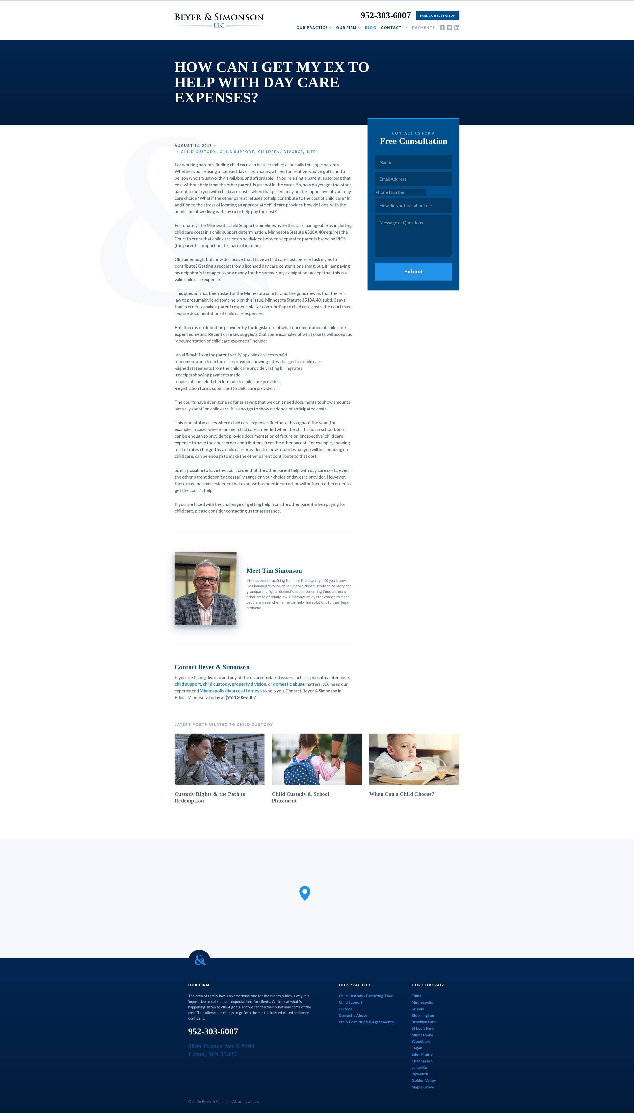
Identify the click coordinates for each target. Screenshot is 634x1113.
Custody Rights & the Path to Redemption (210, 797)
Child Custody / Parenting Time (366, 996)
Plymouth (420, 1074)
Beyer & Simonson (219, 20)
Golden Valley (424, 1080)
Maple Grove (423, 1087)
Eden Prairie (422, 1054)
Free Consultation (438, 15)
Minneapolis (422, 1002)
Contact (391, 28)
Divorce (293, 151)
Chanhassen (422, 1061)
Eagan (417, 1048)
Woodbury (421, 1041)
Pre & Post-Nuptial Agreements (366, 1022)
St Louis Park (423, 1028)
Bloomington (423, 1015)
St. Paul (418, 1009)
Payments (423, 28)
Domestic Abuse (353, 1015)
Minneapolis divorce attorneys (231, 690)
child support (188, 684)
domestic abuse (289, 684)
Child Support (237, 151)
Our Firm (346, 28)
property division (249, 684)
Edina (416, 996)
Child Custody (198, 151)
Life (311, 151)
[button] (304, 893)
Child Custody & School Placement (300, 797)
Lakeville (419, 1067)
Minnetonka (422, 1035)
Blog (370, 28)
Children (269, 151)
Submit (413, 271)
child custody (216, 684)
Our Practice (312, 28)
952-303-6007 (386, 15)
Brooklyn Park (424, 1022)
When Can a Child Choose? (402, 794)
